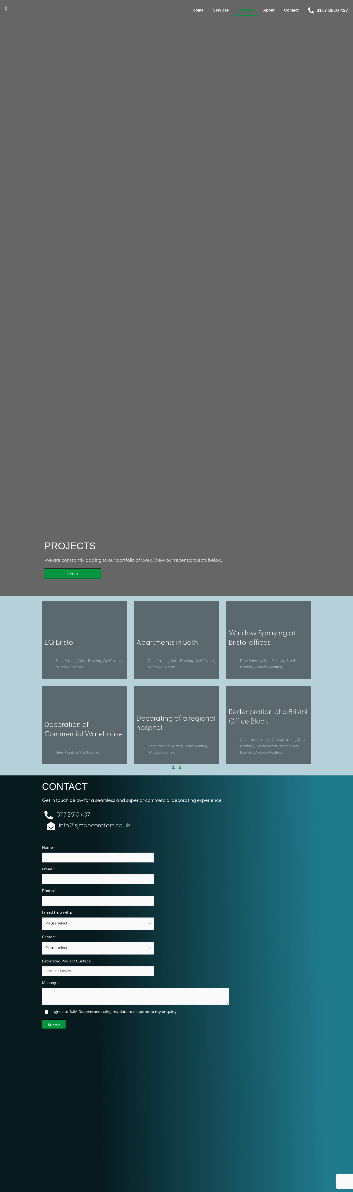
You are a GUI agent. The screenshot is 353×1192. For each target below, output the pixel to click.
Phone (49, 891)
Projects (246, 10)
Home (198, 10)
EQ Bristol (59, 643)
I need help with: (57, 913)
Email (48, 869)
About (268, 10)
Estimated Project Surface (66, 961)
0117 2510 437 (332, 10)
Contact (291, 10)
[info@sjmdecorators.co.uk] (51, 826)
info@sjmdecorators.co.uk (94, 826)
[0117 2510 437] (311, 10)
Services (221, 10)
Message (50, 983)
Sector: (49, 937)
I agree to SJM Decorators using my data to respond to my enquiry (113, 1012)
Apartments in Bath (167, 643)
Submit (54, 1025)
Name (49, 848)
